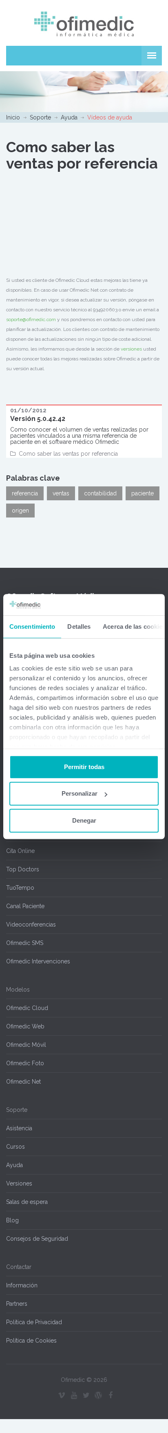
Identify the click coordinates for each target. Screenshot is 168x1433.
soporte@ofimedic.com (31, 319)
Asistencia (19, 1128)
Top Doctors (22, 869)
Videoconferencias (31, 924)
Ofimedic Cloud (27, 1008)
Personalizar (79, 793)
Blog (12, 1220)
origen (20, 510)
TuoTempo (20, 887)
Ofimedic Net (23, 1081)
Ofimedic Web (25, 1026)
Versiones (19, 1183)
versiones (131, 349)
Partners (16, 1303)
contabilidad (100, 493)
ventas (61, 493)
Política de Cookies (31, 1340)
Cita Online (20, 851)
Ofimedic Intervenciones (38, 961)
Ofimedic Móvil (26, 1045)
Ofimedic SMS (24, 943)
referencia (25, 493)
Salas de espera (27, 1202)
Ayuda (69, 117)
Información (22, 1285)
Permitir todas (84, 766)
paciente (142, 493)
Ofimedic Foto (25, 1063)
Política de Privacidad (34, 1322)
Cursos (15, 1146)
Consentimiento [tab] (32, 626)
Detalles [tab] (79, 626)
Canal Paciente (25, 906)
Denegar (84, 820)
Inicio (13, 117)
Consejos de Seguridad (37, 1238)
